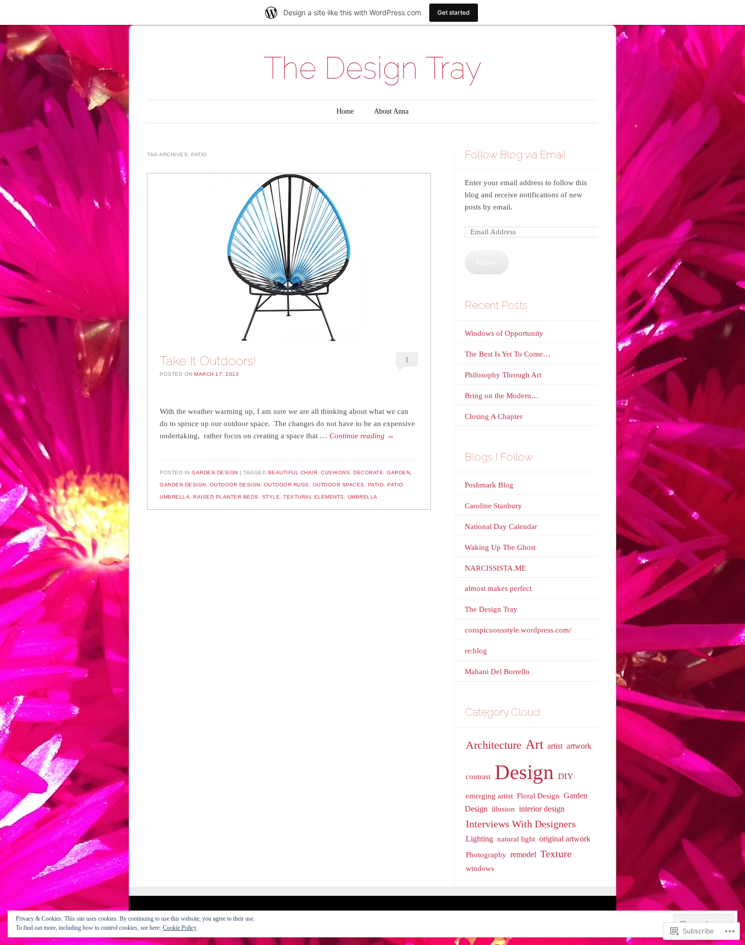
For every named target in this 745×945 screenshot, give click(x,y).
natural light (516, 839)
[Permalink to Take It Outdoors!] (288, 257)
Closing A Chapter (494, 416)
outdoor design (235, 484)
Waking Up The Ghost (500, 547)
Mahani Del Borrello (497, 672)
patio (376, 484)
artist (555, 746)
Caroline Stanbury (493, 506)
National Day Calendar (501, 526)
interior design (542, 808)
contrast (478, 777)
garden (398, 472)
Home (345, 111)
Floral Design (538, 796)
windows (480, 868)
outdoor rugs (286, 484)
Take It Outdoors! (208, 360)
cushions (335, 472)
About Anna (391, 111)
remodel (523, 854)
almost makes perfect (498, 588)
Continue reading (361, 436)
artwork (579, 746)
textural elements (313, 497)
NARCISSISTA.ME (495, 568)
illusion (503, 809)
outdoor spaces (338, 484)
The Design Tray (372, 68)
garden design (183, 484)
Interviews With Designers (521, 823)
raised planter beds (225, 497)
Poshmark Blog (489, 485)
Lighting (479, 838)
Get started (453, 12)
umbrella (363, 497)
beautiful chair (293, 472)
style (271, 497)
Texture (556, 853)
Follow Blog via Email (515, 154)
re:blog (476, 651)
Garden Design (215, 472)
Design (524, 772)
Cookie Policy (180, 927)
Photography (486, 855)
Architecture (494, 745)
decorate (368, 472)
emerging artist (489, 796)
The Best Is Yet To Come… (507, 354)
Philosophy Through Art (503, 375)
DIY (565, 776)
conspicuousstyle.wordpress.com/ (518, 630)
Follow (487, 262)
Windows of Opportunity (504, 333)
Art (534, 744)
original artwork (564, 838)
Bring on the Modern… (502, 396)
